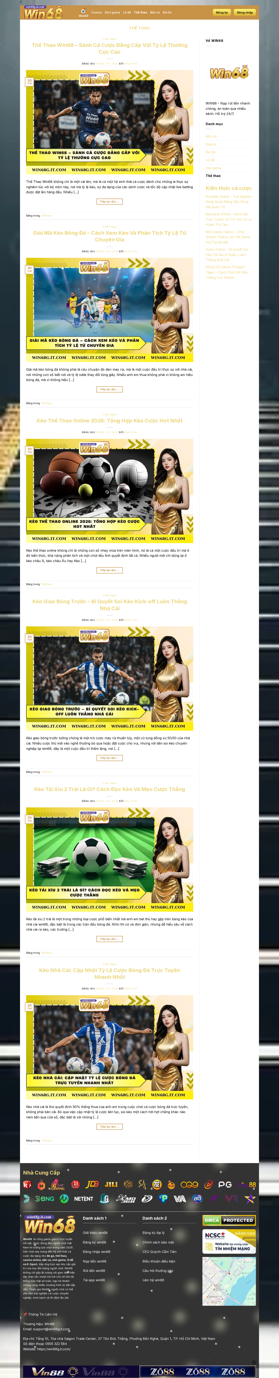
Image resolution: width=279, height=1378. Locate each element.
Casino (96, 12)
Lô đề (127, 12)
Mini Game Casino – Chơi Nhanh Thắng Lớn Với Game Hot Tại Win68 (228, 237)
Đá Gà (167, 12)
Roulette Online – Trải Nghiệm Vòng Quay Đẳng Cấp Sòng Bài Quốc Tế (229, 201)
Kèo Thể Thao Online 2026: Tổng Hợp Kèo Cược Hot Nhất (110, 420)
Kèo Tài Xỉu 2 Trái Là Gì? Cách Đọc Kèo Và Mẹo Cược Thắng (109, 789)
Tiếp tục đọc (109, 201)
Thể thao (140, 12)
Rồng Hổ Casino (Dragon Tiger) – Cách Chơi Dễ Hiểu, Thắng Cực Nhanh (227, 272)
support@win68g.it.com (51, 1329)
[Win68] (48, 12)
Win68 (83, 16)
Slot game (112, 12)
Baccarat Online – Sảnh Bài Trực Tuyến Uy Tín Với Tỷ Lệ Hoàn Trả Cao (228, 219)
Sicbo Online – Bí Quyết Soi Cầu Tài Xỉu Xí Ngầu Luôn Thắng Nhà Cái (227, 254)
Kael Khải (130, 63)
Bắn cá (155, 12)
